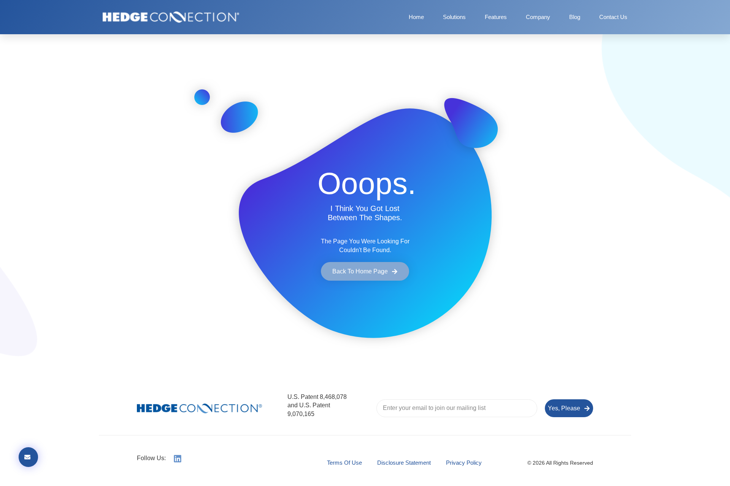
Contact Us (613, 17)
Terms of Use (344, 462)
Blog (574, 17)
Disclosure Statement (404, 462)
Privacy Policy (464, 462)
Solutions (454, 17)
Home (416, 17)
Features (496, 17)
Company (538, 17)
